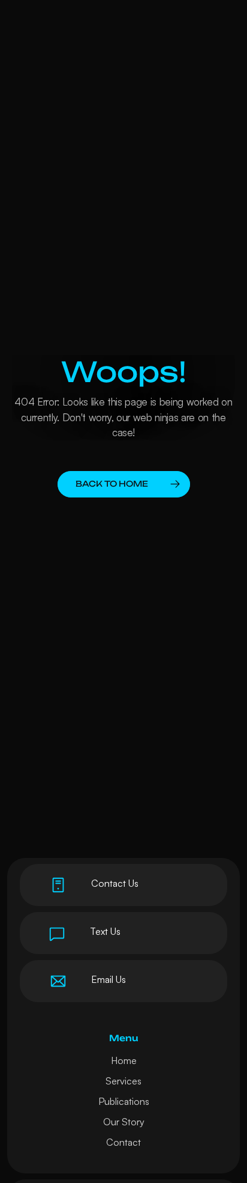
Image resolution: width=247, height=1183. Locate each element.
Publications (123, 1101)
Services (123, 1081)
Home (124, 1060)
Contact (123, 1142)
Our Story (123, 1122)
